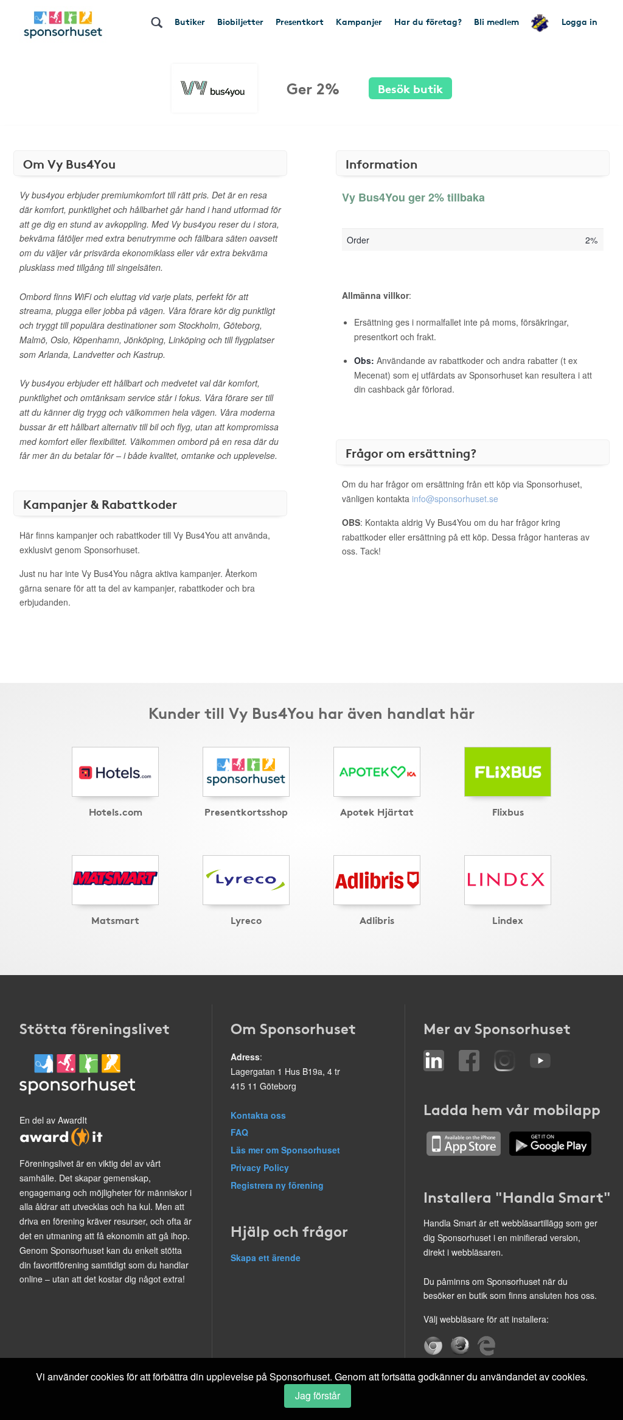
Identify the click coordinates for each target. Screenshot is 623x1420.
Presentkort (300, 21)
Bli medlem (496, 21)
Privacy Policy (260, 1167)
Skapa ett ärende (266, 1257)
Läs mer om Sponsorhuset (285, 1150)
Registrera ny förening (277, 1185)
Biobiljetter (240, 21)
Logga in (579, 21)
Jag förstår (317, 1395)
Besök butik (410, 88)
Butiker (190, 21)
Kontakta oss (258, 1115)
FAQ (239, 1132)
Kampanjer (359, 21)
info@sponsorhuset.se (455, 498)
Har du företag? (428, 21)
